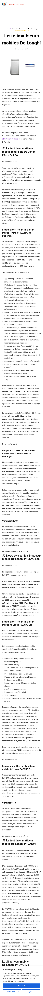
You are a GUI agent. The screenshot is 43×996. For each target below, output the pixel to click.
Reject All (31, 992)
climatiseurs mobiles (10, 139)
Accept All (21, 986)
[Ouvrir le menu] (5, 13)
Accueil (8, 29)
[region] (21, 981)
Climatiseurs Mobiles (21, 31)
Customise (11, 992)
